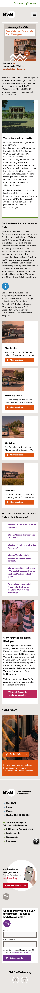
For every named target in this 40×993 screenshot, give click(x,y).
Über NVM (11, 803)
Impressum (11, 841)
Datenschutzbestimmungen (23, 953)
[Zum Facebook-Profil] (15, 982)
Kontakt (9, 811)
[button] (18, 3)
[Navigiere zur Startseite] (9, 14)
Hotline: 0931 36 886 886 (18, 815)
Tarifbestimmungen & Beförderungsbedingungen (15, 823)
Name (5, 930)
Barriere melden (13, 833)
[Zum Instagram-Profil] (24, 982)
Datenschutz (12, 837)
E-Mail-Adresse (9, 940)
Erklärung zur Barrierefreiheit (19, 829)
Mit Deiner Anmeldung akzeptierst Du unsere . (21, 951)
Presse (9, 807)
